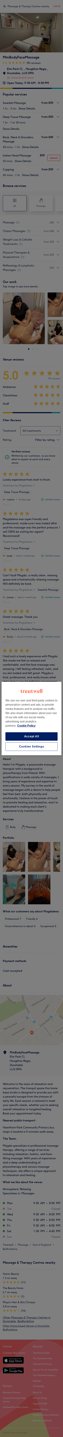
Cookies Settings (31, 746)
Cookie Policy (26, 725)
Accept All (31, 736)
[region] (31, 718)
